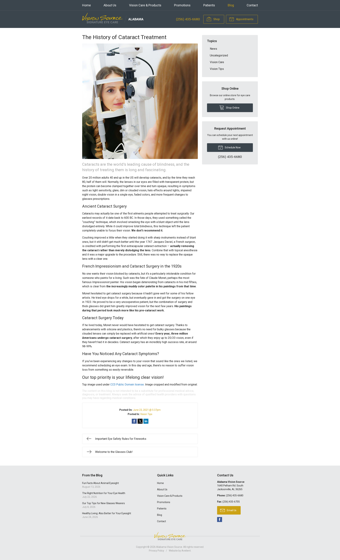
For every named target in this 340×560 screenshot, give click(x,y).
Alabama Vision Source (169, 547)
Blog (231, 5)
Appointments (244, 19)
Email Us (231, 510)
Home (86, 5)
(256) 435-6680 (188, 19)
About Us (110, 5)
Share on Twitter (140, 421)
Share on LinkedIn (145, 421)
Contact (252, 5)
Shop (216, 19)
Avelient (186, 550)
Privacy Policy (156, 550)
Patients (209, 5)
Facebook (219, 519)
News (213, 48)
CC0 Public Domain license (127, 384)
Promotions (182, 5)
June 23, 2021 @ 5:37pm (147, 409)
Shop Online (232, 107)
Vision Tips (146, 414)
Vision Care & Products (145, 5)
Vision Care (217, 62)
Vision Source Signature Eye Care (170, 536)
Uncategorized (219, 55)
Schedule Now (232, 147)
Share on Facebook (134, 421)
